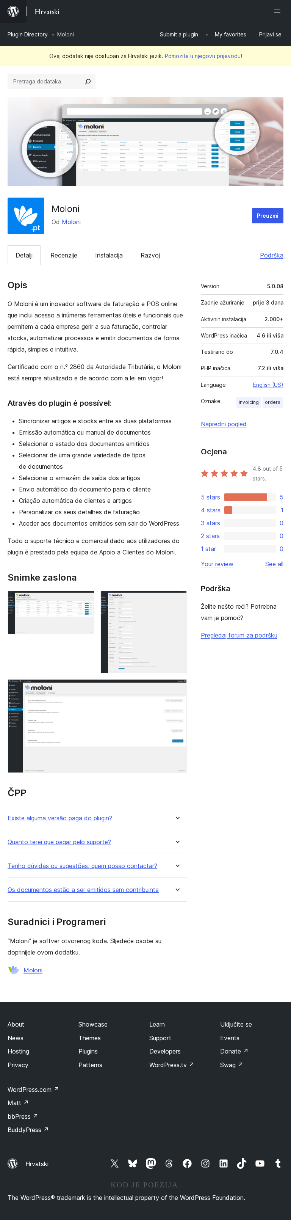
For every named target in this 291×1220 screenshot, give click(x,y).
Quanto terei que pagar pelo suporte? (59, 842)
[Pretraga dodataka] (87, 81)
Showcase (93, 1024)
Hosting (18, 1051)
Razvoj (150, 255)
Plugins (88, 1051)
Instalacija (109, 255)
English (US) (268, 385)
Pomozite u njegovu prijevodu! (203, 56)
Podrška (271, 255)
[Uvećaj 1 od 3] (84, 601)
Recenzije (63, 255)
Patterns (90, 1065)
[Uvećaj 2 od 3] (176, 601)
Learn (157, 1024)
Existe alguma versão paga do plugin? (60, 818)
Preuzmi (267, 215)
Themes (89, 1038)
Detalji (24, 255)
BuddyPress (28, 1130)
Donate (234, 1051)
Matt (18, 1103)
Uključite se (236, 1024)
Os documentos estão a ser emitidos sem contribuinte (83, 889)
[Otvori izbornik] (279, 11)
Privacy (18, 1065)
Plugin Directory (28, 34)
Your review (217, 564)
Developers (165, 1051)
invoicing (249, 402)
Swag (231, 1065)
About (16, 1024)
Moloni (71, 222)
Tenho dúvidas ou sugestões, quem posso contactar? (82, 866)
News (15, 1038)
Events (229, 1038)
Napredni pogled (224, 424)
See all (274, 564)
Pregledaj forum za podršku (239, 635)
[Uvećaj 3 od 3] (176, 689)
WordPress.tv (171, 1065)
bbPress (23, 1116)
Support (160, 1038)
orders (272, 402)
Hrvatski (36, 1164)
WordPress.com (33, 1089)
